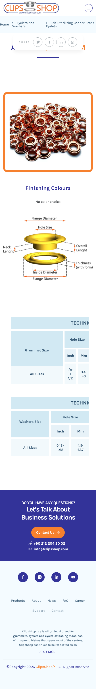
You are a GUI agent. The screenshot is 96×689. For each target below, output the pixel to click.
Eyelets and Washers (23, 24)
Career (80, 600)
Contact (58, 610)
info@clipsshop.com (50, 549)
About (36, 600)
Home (4, 24)
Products (18, 600)
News (52, 600)
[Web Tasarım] (48, 674)
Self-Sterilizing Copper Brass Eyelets (70, 24)
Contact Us (45, 532)
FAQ (65, 600)
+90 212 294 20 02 (49, 543)
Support (38, 610)
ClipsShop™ (45, 667)
